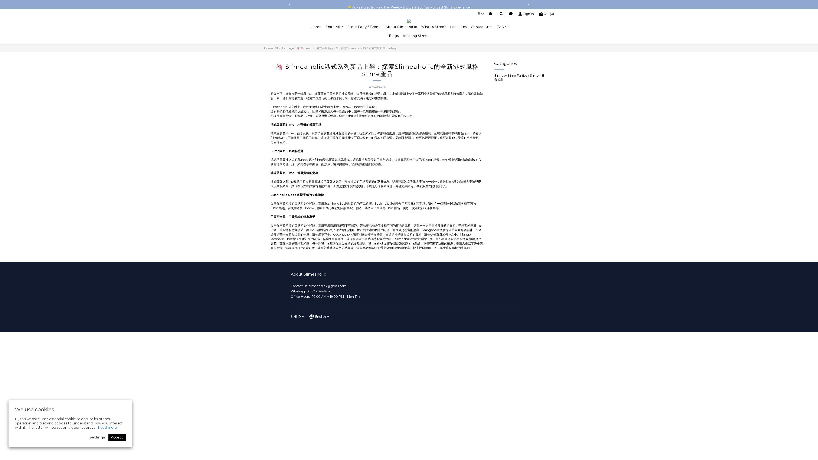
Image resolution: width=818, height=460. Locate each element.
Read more (107, 428)
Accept (117, 437)
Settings (97, 437)
